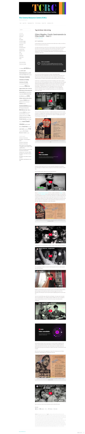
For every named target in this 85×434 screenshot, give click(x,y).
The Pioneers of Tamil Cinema (23, 142)
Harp (39, 417)
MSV (25, 110)
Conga (37, 416)
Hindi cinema (26, 93)
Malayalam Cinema (22, 50)
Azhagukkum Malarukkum (41, 415)
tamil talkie (21, 129)
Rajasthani (62, 423)
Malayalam (24, 103)
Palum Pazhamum (44, 422)
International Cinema (22, 47)
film (26, 86)
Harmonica (36, 417)
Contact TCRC (44, 23)
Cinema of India (24, 79)
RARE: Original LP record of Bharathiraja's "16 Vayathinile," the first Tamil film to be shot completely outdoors (25, 146)
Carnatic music (57, 415)
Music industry (28, 112)
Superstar (20, 121)
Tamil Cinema (44, 414)
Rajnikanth (25, 117)
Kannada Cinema (21, 49)
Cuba (39, 416)
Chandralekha (30, 74)
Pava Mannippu (59, 422)
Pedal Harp (63, 422)
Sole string (46, 424)
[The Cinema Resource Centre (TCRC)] (42, 8)
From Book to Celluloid (22, 41)
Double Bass (41, 416)
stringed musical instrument (43, 192)
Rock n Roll (36, 424)
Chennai (22, 77)
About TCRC (24, 23)
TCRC (29, 129)
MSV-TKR (27, 110)
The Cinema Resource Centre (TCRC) (32, 18)
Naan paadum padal (43, 421)
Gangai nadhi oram (63, 416)
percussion (36, 423)
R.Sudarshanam (58, 423)
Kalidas (25, 100)
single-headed (42, 424)
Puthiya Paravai (26, 115)
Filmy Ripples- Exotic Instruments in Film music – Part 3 (50, 35)
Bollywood (26, 74)
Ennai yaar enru (48, 416)
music (24, 112)
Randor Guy (29, 117)
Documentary (21, 36)
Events (20, 38)
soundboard (43, 194)
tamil (24, 121)
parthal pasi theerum (50, 422)
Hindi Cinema (21, 44)
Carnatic (54, 415)
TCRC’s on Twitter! (22, 62)
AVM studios (21, 74)
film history (22, 90)
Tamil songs (29, 126)
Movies (21, 110)
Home (20, 23)
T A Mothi (61, 424)
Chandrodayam (62, 415)
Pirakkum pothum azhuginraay (42, 423)
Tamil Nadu (25, 126)
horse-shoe (41, 417)
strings (61, 192)
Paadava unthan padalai (56, 421)
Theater (20, 58)
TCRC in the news (37, 23)
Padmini (23, 115)
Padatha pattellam (39, 422)
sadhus (39, 424)
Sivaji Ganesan (22, 119)
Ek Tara (45, 416)
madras (21, 103)
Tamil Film (26, 124)
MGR (29, 106)
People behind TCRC (31, 23)
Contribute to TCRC (50, 23)
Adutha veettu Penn (55, 414)
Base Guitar (50, 415)
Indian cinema (22, 98)
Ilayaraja (45, 417)
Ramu (64, 423)
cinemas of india (23, 82)
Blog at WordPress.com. (22, 431)
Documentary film (21, 86)
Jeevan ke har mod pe (54, 417)
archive (26, 68)
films (25, 92)
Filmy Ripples (39, 414)
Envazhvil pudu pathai (54, 416)
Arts (20, 70)
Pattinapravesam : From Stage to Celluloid (25, 152)
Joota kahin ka (60, 417)
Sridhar (27, 119)
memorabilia (23, 106)
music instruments (37, 421)
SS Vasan (29, 119)
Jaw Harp (49, 417)
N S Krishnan (23, 113)
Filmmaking (27, 90)
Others (20, 52)
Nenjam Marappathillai (49, 421)
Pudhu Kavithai (49, 423)
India (47, 417)
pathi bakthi (55, 422)
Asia (28, 72)
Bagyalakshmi (47, 415)
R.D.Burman (53, 423)
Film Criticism (28, 88)
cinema (27, 77)
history (22, 96)
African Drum (61, 414)
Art (30, 68)
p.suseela (20, 115)
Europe (59, 416)
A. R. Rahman (51, 414)
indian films (28, 98)
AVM (30, 73)
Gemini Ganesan (29, 92)
